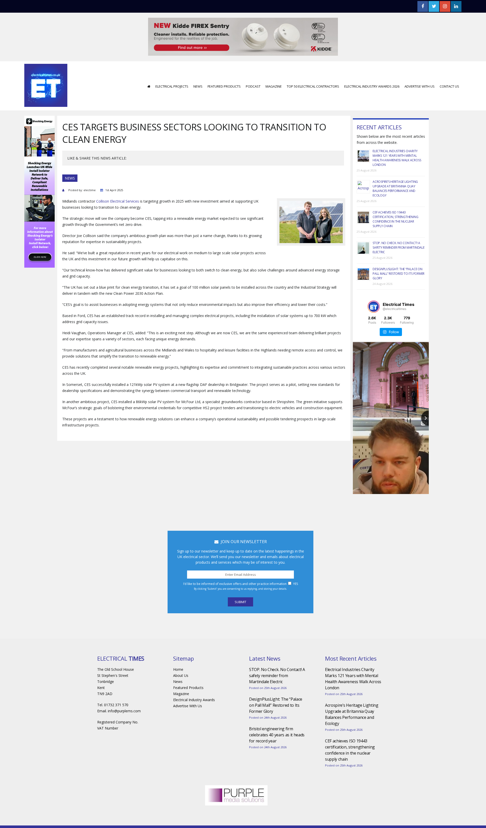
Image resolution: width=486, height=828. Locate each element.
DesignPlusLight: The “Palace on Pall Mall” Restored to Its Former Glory (398, 258)
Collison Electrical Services (117, 186)
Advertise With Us (419, 71)
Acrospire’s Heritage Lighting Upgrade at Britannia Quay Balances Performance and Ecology (395, 173)
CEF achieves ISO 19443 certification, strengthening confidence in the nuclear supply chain (395, 204)
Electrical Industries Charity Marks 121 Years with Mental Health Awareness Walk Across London (397, 143)
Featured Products (224, 71)
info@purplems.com (124, 695)
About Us (180, 660)
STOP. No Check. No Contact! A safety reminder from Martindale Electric (398, 232)
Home (178, 654)
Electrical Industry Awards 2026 (371, 71)
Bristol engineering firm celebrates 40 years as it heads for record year (277, 719)
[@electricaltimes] (374, 291)
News (197, 71)
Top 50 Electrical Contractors (313, 71)
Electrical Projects (171, 71)
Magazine (274, 71)
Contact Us (449, 71)
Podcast (253, 71)
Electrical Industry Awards (194, 684)
